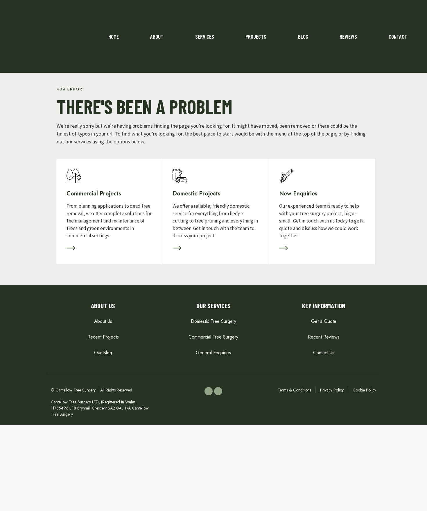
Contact (398, 36)
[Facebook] (208, 391)
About (157, 36)
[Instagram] (218, 391)
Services (204, 36)
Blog (303, 36)
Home (113, 36)
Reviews (348, 36)
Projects (255, 36)
